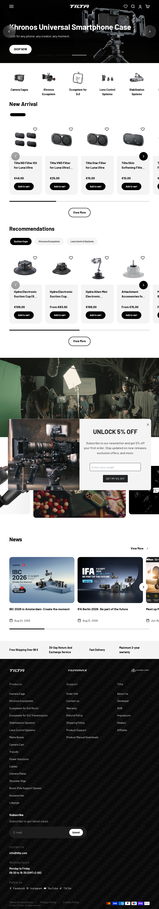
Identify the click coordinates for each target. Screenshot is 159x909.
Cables (13, 766)
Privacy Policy (48, 902)
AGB (119, 708)
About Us (122, 693)
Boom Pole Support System (25, 788)
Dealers (121, 722)
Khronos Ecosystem (21, 700)
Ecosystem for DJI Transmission (28, 715)
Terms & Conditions (21, 902)
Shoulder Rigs (17, 781)
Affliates (122, 730)
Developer (123, 700)
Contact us (72, 700)
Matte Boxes (16, 737)
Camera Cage (17, 693)
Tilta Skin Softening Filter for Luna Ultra (132, 167)
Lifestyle (14, 802)
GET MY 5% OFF (115, 478)
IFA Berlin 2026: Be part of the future (103, 609)
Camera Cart (16, 744)
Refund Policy (74, 715)
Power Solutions (19, 759)
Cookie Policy (71, 902)
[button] (143, 156)
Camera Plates (17, 773)
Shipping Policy (75, 722)
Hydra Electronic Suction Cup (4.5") (61, 296)
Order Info (72, 693)
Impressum (124, 715)
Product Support (76, 730)
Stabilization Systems (22, 722)
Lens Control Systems (22, 730)
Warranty (71, 708)
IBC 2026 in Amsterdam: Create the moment (39, 609)
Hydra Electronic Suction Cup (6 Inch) (25, 296)
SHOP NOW (20, 49)
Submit (77, 833)
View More (79, 212)
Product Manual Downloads (82, 737)
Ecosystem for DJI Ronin (24, 708)
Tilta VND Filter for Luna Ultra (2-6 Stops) (61, 167)
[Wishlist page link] (126, 6)
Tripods (13, 751)
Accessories (16, 795)
